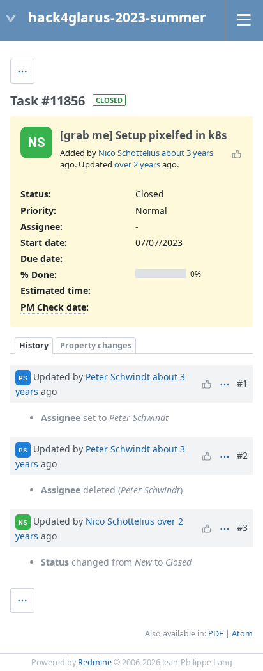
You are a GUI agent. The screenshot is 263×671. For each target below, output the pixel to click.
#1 (242, 383)
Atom (242, 633)
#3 (242, 527)
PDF (215, 633)
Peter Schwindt (118, 377)
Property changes (96, 345)
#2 (242, 455)
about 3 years (187, 152)
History (34, 345)
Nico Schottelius (129, 152)
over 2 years (137, 164)
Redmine (95, 662)
